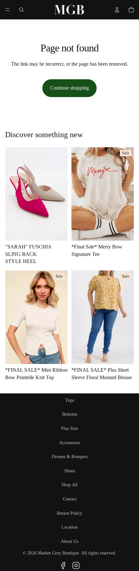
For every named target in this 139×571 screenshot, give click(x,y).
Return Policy (69, 513)
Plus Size (69, 428)
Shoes (69, 470)
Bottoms (69, 414)
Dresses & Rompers (70, 456)
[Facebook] (63, 565)
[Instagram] (76, 565)
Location (69, 527)
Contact (70, 499)
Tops (69, 400)
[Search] (21, 10)
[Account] (117, 10)
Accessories (69, 442)
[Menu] (7, 9)
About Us (69, 541)
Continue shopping (69, 88)
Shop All (69, 484)
